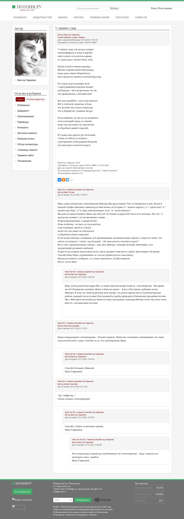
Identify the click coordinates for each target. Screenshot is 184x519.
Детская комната (27, 133)
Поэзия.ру (29, 6)
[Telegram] (67, 179)
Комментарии (99, 17)
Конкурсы (22, 127)
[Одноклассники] (63, 179)
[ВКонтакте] (59, 179)
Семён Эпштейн (70, 384)
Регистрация (165, 8)
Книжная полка (25, 138)
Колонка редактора (35, 99)
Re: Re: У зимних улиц (79, 272)
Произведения (25, 116)
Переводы (23, 122)
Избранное (23, 105)
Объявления (24, 160)
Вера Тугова (69, 192)
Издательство (42, 17)
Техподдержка (22, 491)
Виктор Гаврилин (26, 80)
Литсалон (122, 17)
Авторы (79, 17)
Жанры (63, 17)
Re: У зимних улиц (70, 190)
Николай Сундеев (71, 326)
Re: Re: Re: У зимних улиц (87, 439)
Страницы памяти (27, 149)
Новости (141, 17)
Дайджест (23, 110)
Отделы (20, 99)
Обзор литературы (27, 144)
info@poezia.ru (59, 492)
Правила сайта (25, 155)
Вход (153, 8)
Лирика (81, 37)
